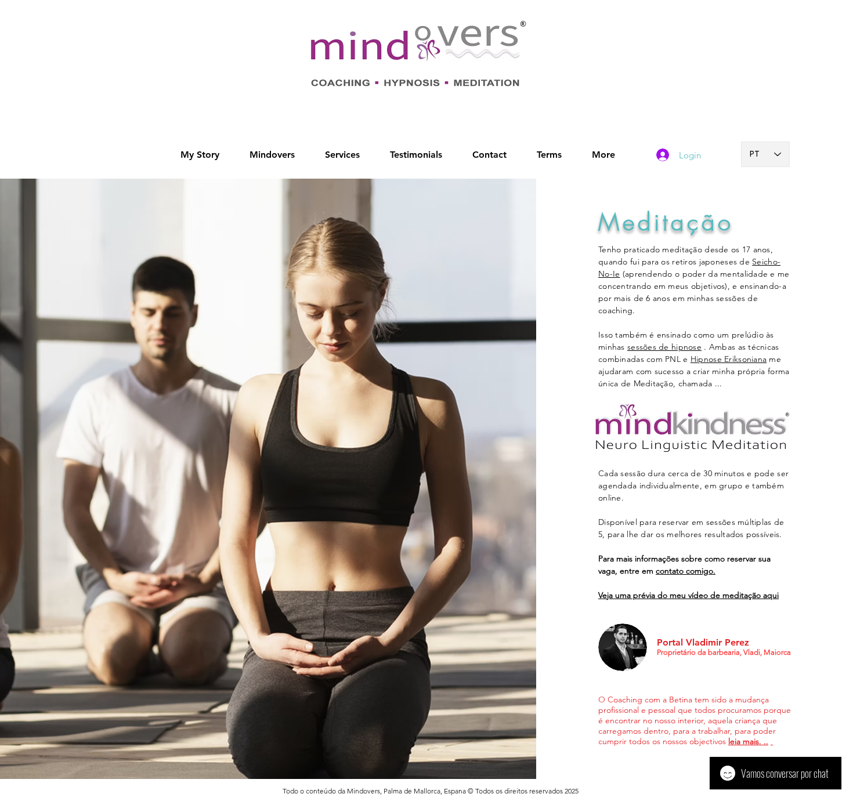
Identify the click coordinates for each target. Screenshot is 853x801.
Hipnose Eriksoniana (729, 359)
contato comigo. (685, 571)
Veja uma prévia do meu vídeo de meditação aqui (688, 595)
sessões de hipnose (664, 347)
